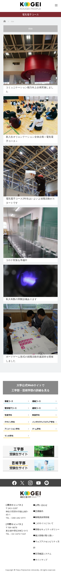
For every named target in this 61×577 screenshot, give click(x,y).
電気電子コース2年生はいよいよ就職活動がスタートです (30, 200)
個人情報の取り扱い (44, 535)
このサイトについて (44, 523)
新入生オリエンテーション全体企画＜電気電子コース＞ (29, 138)
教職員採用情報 (42, 517)
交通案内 (39, 511)
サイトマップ (41, 559)
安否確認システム (43, 553)
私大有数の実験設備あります (21, 299)
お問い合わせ (41, 505)
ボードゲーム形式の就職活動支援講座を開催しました (29, 358)
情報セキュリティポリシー (47, 529)
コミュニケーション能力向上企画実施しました (29, 89)
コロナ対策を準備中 (16, 260)
